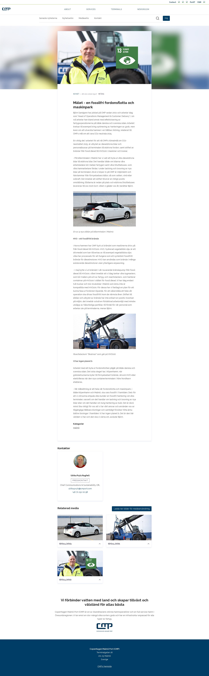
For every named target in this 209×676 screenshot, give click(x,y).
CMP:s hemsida (105, 666)
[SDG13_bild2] (80, 563)
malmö (76, 428)
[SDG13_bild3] (80, 527)
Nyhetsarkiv (67, 18)
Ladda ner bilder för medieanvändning (132, 509)
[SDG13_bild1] (129, 527)
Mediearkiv (84, 18)
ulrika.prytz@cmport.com (80, 488)
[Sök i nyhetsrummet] (157, 18)
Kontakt (97, 18)
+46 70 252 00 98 (80, 492)
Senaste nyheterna (48, 18)
